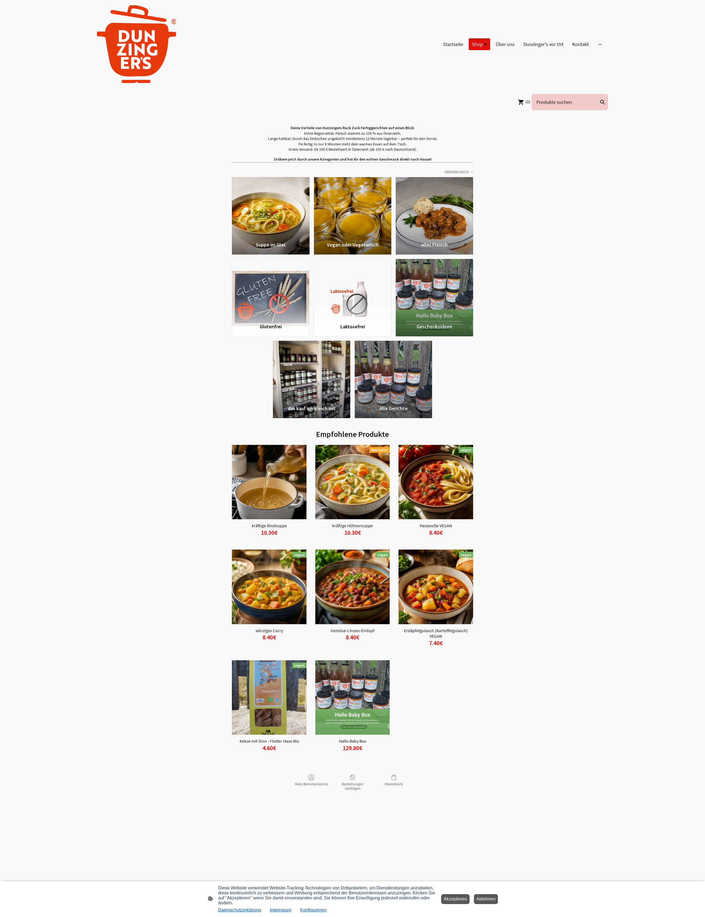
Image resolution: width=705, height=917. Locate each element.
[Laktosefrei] (352, 288)
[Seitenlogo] (136, 44)
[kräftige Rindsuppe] (269, 482)
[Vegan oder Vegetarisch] (352, 207)
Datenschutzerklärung (239, 910)
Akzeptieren (455, 899)
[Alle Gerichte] (393, 370)
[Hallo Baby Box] (352, 697)
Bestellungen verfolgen (353, 786)
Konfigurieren (313, 910)
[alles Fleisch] (434, 207)
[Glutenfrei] (270, 288)
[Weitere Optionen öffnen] (600, 44)
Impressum (280, 910)
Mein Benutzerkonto (311, 783)
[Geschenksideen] (434, 288)
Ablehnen (485, 899)
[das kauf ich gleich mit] (311, 370)
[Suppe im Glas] (270, 207)
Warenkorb (394, 783)
